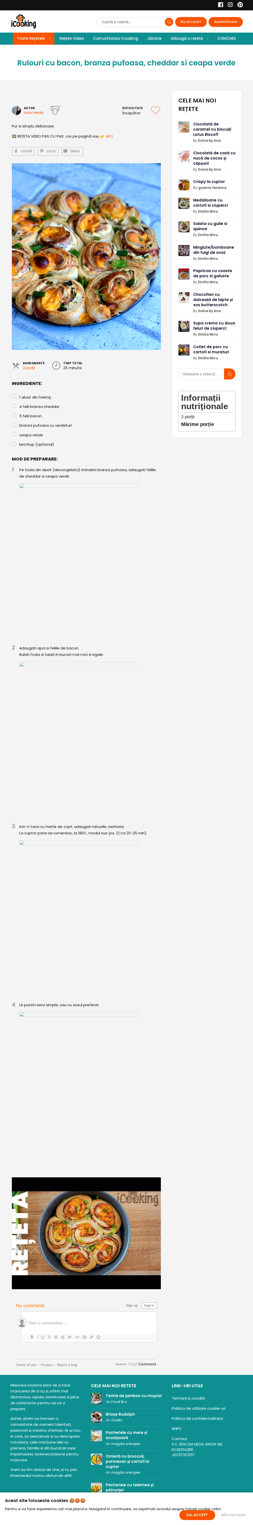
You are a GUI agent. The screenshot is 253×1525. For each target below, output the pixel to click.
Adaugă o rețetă (187, 38)
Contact (180, 1438)
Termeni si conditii (188, 1398)
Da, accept (197, 1515)
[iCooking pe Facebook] (219, 5)
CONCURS (226, 38)
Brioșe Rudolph (120, 1414)
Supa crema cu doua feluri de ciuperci (214, 326)
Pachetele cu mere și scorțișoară (126, 1435)
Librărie (155, 38)
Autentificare (225, 22)
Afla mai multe (233, 1515)
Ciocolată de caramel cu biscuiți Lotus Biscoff (212, 129)
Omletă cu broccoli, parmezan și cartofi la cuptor (127, 1461)
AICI (109, 136)
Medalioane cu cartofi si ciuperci (210, 203)
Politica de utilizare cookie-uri (199, 1408)
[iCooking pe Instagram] (229, 5)
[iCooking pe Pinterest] (238, 5)
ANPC (177, 1428)
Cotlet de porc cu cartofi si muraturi (211, 349)
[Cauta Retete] (169, 22)
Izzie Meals (33, 112)
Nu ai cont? (191, 22)
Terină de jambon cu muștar (134, 1395)
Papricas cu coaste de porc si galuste (212, 273)
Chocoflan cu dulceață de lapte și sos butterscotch (213, 299)
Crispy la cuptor (209, 181)
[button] (156, 1182)
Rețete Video (72, 38)
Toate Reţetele (31, 38)
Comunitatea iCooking (115, 38)
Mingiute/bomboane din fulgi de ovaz (213, 250)
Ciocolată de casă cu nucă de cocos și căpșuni (214, 158)
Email (75, 151)
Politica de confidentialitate (197, 1418)
